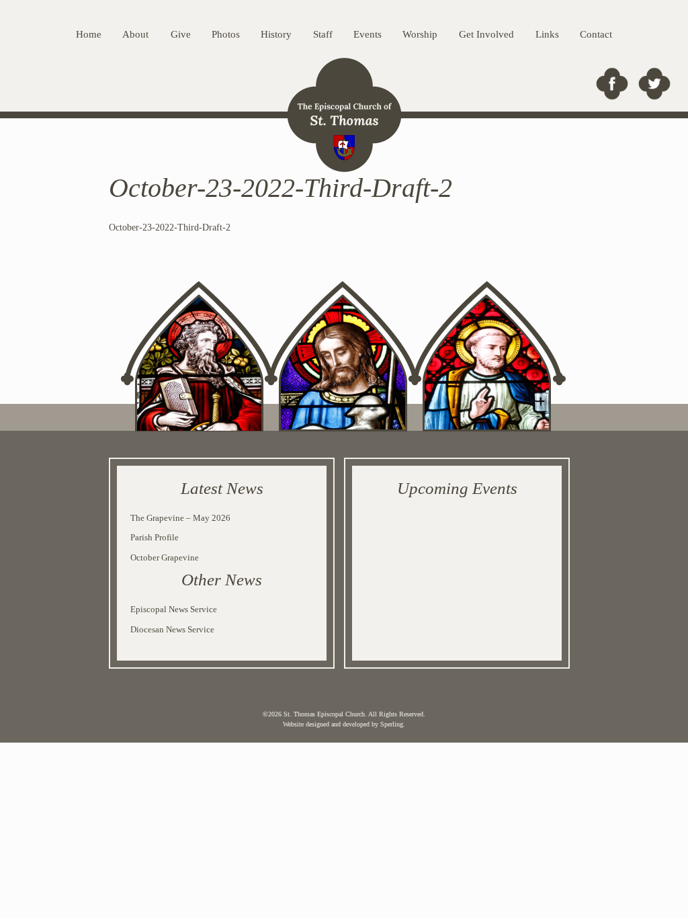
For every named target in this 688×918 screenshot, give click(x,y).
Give (181, 34)
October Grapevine (164, 557)
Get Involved (486, 34)
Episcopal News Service (173, 609)
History (276, 34)
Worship (419, 34)
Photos (226, 34)
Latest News (222, 488)
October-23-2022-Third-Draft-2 (169, 227)
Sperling (391, 724)
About (135, 34)
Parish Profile (154, 537)
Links (547, 34)
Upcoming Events (457, 488)
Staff (323, 34)
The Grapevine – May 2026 (180, 518)
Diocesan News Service (172, 629)
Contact (596, 34)
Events (367, 34)
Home (88, 34)
